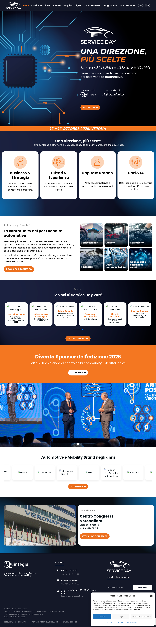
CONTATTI (22, 622)
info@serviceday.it (69, 580)
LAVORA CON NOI (70, 622)
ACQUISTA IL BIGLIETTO (19, 269)
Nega (121, 617)
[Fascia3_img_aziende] (140, 259)
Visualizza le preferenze (141, 617)
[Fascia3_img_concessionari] (91, 235)
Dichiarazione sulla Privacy (128, 622)
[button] (151, 596)
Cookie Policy (111, 622)
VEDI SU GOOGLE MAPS (94, 536)
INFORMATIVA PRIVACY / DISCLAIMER (44, 622)
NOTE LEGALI (8, 622)
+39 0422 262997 (69, 570)
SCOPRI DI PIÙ (90, 107)
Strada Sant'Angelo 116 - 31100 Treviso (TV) (78, 591)
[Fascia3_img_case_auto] (116, 259)
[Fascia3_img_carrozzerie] (140, 235)
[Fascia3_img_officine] (116, 235)
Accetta (102, 617)
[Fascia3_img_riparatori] (91, 259)
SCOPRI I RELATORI (78, 338)
